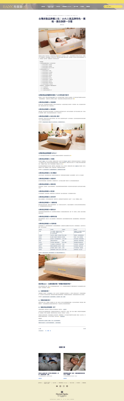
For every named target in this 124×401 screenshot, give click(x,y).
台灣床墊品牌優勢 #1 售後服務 (47, 64)
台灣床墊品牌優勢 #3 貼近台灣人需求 (48, 67)
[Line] (60, 386)
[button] (45, 330)
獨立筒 (66, 161)
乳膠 (68, 161)
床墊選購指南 (55, 15)
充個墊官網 (62, 316)
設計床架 (58, 6)
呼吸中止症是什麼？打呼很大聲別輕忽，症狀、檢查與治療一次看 (49, 374)
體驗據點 (88, 6)
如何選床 (82, 6)
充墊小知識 (76, 6)
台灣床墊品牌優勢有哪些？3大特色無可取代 (47, 63)
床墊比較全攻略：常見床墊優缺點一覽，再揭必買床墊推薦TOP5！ (53, 252)
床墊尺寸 (51, 293)
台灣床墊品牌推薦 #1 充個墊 (46, 70)
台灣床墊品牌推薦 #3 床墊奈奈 (47, 73)
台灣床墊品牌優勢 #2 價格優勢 (47, 66)
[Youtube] (57, 386)
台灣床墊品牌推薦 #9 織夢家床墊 (47, 82)
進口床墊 (52, 97)
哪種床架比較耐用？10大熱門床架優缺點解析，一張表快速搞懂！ (50, 322)
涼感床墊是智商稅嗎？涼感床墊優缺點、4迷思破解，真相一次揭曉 (53, 296)
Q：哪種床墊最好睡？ (45, 88)
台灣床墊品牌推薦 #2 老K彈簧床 (47, 72)
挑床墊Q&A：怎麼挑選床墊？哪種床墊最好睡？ (48, 85)
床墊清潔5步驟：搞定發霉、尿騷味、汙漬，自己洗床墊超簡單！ (50, 320)
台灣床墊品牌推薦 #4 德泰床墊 (47, 75)
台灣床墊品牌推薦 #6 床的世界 (47, 78)
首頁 (47, 15)
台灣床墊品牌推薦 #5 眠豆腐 (46, 76)
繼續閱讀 (40, 378)
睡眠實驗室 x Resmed (66, 6)
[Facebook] (67, 386)
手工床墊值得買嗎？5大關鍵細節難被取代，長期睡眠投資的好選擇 (53, 169)
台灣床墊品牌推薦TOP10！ (45, 69)
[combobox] (113, 6)
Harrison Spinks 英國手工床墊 (50, 7)
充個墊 (43, 161)
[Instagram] (63, 386)
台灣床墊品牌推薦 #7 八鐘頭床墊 (47, 79)
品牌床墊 (43, 6)
